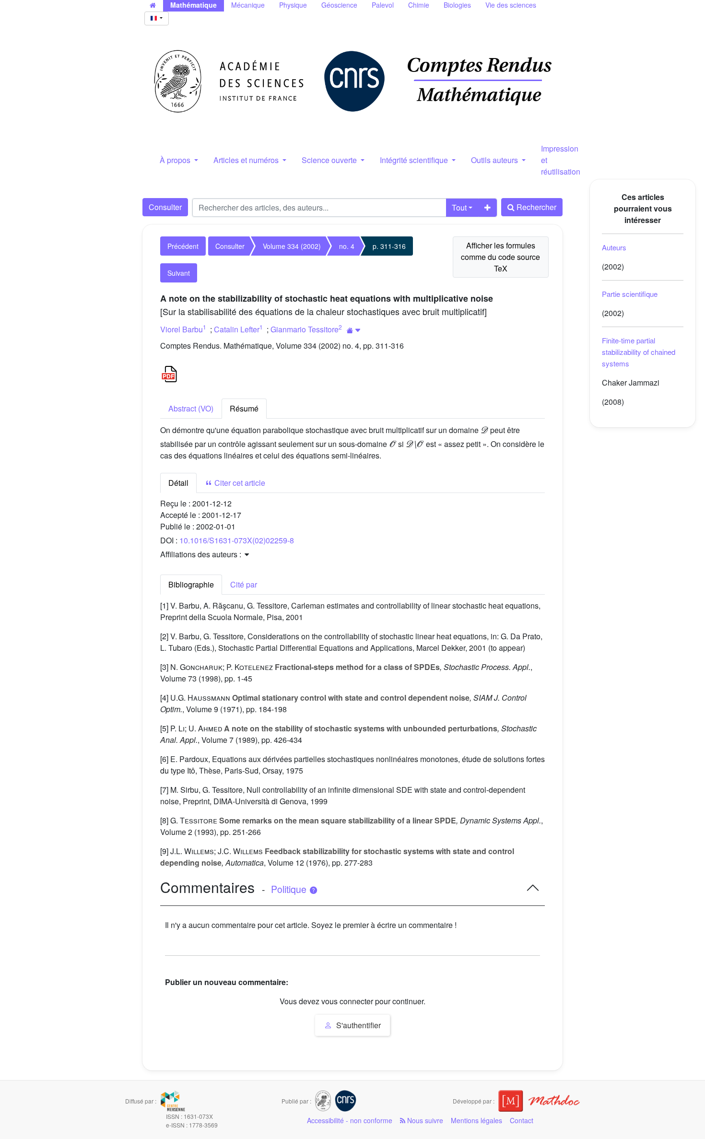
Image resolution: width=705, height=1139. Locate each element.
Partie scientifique (630, 294)
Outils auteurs (495, 159)
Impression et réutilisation (560, 160)
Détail (178, 482)
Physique (293, 5)
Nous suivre (424, 1120)
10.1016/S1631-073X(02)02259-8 (236, 540)
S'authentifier (357, 1025)
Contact (521, 1120)
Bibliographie (191, 584)
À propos (176, 159)
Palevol (383, 5)
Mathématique (193, 5)
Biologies (457, 5)
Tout (459, 207)
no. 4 (346, 246)
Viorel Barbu (181, 329)
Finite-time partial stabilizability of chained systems (638, 351)
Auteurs (614, 247)
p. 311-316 (389, 246)
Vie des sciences (510, 5)
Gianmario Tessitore (304, 329)
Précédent (183, 246)
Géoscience (339, 5)
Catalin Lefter (236, 329)
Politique (290, 889)
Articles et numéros (247, 159)
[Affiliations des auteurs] (353, 330)
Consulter (165, 206)
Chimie (418, 5)
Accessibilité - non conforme (349, 1120)
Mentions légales (476, 1120)
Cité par (243, 584)
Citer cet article (238, 482)
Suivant (178, 273)
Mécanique (248, 5)
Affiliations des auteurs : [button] (201, 554)
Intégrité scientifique (415, 159)
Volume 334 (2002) (292, 246)
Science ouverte (330, 159)
